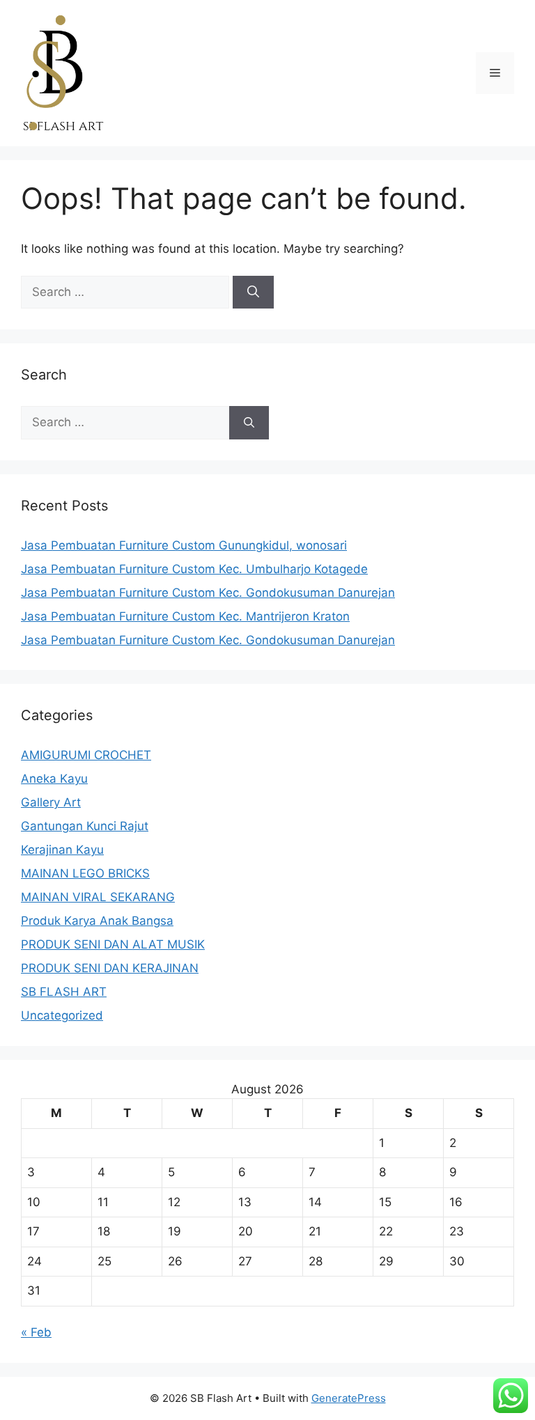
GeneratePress (348, 1398)
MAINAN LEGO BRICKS (85, 873)
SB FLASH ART (64, 992)
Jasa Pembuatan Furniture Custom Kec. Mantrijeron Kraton (185, 616)
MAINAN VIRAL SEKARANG (98, 897)
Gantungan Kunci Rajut (84, 826)
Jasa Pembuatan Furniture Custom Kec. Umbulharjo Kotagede (194, 569)
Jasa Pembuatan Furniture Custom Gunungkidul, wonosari (184, 545)
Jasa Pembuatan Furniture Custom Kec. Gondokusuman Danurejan (208, 593)
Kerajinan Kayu (62, 850)
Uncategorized (62, 1015)
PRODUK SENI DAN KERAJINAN (110, 968)
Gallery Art (51, 802)
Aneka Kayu (54, 779)
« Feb (36, 1332)
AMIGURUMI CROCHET (86, 755)
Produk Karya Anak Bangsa (97, 921)
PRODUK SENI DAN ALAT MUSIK (113, 944)
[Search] (253, 292)
